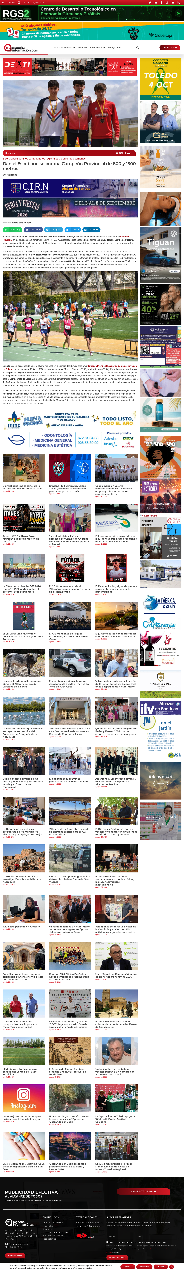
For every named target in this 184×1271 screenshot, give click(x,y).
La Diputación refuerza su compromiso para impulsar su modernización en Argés (20, 1024)
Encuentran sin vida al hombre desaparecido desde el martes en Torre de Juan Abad (69, 684)
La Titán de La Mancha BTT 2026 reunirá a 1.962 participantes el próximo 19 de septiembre (22, 589)
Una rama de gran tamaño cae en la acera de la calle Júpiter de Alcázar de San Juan (69, 1119)
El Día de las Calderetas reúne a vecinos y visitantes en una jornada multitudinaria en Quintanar (116, 832)
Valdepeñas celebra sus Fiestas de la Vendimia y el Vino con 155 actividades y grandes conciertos (115, 929)
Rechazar (144, 1266)
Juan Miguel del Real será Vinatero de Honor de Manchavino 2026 (116, 975)
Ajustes (161, 1266)
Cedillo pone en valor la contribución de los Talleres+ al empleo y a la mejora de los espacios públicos (113, 490)
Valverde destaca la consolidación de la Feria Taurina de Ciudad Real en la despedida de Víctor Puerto (115, 684)
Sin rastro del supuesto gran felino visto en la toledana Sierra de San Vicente (69, 879)
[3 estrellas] (7, 222)
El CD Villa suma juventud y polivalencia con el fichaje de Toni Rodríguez (23, 636)
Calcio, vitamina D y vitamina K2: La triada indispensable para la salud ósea (24, 1166)
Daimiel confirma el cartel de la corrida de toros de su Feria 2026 (22, 487)
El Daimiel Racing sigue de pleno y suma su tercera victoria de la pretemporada (116, 589)
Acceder (160, 783)
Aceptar (127, 1266)
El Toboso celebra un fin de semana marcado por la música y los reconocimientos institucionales (115, 880)
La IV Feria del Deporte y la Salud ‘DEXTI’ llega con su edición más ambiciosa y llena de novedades (68, 1024)
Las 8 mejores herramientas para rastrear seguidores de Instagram (22, 1117)
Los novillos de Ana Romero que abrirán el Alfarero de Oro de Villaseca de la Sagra (22, 684)
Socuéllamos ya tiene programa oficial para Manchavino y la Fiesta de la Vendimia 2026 (23, 977)
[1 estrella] (3, 222)
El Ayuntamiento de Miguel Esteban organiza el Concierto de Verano (68, 636)
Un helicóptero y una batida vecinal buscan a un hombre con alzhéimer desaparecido (115, 1072)
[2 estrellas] (5, 222)
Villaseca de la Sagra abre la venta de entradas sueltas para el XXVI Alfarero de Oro (69, 832)
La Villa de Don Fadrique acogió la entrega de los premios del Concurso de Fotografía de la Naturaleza (23, 732)
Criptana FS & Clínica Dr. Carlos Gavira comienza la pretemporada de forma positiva (69, 977)
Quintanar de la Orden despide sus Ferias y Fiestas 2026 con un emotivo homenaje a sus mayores (116, 731)
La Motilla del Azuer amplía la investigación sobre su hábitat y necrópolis (22, 879)
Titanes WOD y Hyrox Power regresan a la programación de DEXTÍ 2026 (21, 539)
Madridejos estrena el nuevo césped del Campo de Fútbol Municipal (20, 1072)
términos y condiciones (156, 1242)
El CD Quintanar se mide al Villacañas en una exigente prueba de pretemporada (70, 589)
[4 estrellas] (8, 222)
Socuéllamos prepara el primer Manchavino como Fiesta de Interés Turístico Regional (113, 1166)
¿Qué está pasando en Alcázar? (21, 926)
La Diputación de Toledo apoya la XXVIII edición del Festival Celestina (115, 1119)
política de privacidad (134, 1242)
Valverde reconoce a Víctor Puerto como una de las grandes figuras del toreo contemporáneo (69, 929)
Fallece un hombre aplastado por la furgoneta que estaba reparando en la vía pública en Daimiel (116, 539)
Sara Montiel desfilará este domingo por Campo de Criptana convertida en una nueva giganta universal (69, 540)
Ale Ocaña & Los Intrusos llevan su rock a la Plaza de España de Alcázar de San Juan (115, 781)
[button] (64, 47)
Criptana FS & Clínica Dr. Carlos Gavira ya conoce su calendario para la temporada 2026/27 (67, 489)
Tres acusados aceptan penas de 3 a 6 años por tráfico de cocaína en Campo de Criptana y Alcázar (69, 731)
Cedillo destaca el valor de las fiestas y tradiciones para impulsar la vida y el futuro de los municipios (23, 782)
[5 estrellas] (10, 222)
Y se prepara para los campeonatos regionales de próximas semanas (44, 158)
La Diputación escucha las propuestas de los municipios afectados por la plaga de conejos (23, 832)
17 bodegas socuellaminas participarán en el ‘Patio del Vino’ (68, 780)
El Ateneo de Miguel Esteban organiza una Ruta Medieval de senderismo (67, 1072)
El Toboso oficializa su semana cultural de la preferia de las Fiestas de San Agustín (116, 1024)
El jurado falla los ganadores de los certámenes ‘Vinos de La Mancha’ (115, 635)
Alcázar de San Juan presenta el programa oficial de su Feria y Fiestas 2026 (68, 1166)
